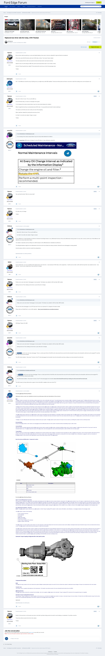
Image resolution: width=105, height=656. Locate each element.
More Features (12, 6)
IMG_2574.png (70, 31)
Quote (20, 91)
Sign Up (98, 2)
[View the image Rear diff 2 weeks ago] (27, 24)
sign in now (31, 632)
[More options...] (99, 52)
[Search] (100, 6)
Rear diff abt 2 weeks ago (41, 31)
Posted (21, 52)
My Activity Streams (31, 6)
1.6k (10, 403)
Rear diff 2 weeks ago (24, 31)
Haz (10, 391)
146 (10, 65)
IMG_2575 (53, 31)
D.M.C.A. (18, 6)
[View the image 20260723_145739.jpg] (12, 24)
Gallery (24, 6)
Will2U (9, 262)
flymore (11, 41)
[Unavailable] (46, 162)
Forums (6, 6)
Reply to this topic (95, 47)
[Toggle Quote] (17, 133)
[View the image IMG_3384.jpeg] (89, 24)
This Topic (95, 6)
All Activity (40, 6)
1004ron (9, 226)
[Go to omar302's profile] (10, 135)
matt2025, (8, 32)
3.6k (10, 150)
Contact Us (50, 651)
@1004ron (19, 353)
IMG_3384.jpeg (85, 31)
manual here (22, 140)
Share (89, 41)
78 (10, 274)
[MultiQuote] (16, 74)
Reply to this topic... (15, 638)
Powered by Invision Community (52, 654)
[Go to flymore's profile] (6, 42)
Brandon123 (23, 32)
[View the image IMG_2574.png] (74, 24)
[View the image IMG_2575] (58, 24)
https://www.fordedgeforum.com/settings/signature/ (48, 309)
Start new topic (84, 47)
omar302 (9, 130)
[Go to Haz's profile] (10, 395)
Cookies (55, 651)
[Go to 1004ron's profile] (10, 230)
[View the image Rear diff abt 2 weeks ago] (43, 24)
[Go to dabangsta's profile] (10, 83)
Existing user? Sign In (89, 2)
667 (10, 91)
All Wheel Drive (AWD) (21, 42)
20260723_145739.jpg (9, 31)
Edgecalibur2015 (55, 32)
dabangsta (10, 78)
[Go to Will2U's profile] (10, 266)
